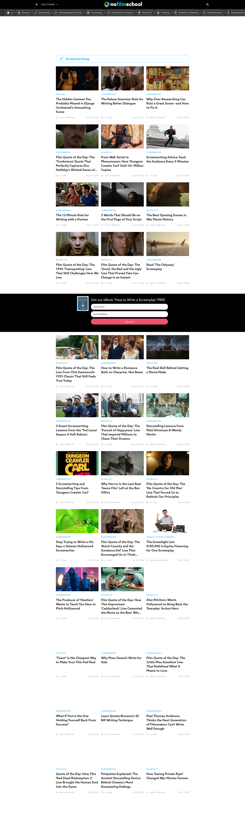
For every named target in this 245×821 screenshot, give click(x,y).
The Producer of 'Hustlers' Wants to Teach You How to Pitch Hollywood (76, 604)
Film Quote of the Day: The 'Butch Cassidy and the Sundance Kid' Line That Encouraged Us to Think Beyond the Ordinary (120, 550)
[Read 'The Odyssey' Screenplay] (167, 244)
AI (12, 13)
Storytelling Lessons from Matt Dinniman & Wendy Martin (165, 430)
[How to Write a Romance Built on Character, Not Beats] (122, 347)
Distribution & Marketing (188, 13)
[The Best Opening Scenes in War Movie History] (167, 194)
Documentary (96, 13)
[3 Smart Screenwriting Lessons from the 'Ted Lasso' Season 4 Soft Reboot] (77, 405)
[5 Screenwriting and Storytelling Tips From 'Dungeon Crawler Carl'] (77, 463)
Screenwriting (44, 13)
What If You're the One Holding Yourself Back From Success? (76, 720)
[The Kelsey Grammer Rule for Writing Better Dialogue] (122, 78)
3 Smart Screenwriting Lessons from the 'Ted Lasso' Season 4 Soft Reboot (76, 430)
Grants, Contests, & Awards (160, 537)
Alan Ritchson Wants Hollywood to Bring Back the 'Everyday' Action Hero (167, 604)
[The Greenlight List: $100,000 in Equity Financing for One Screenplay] (167, 521)
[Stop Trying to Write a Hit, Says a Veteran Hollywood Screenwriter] (77, 521)
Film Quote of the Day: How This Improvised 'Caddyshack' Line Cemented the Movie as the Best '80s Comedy (121, 608)
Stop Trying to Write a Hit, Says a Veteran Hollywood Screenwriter (75, 546)
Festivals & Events (214, 13)
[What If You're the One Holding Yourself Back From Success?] (77, 695)
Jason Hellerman (67, 117)
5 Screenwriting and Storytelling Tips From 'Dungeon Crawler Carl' (72, 488)
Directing (25, 13)
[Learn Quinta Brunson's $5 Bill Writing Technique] (122, 695)
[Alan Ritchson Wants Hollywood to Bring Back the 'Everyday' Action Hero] (167, 579)
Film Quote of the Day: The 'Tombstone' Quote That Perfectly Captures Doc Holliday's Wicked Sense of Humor (75, 165)
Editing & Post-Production (122, 13)
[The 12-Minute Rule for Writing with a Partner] (77, 194)
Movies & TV (147, 13)
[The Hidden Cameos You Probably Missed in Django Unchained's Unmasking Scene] (77, 78)
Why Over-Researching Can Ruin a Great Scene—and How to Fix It (167, 103)
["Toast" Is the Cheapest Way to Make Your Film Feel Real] (77, 637)
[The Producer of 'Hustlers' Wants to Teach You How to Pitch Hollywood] (77, 579)
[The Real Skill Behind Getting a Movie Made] (167, 347)
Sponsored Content (159, 560)
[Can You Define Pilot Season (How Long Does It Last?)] (167, 811)
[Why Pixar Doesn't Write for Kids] (122, 637)
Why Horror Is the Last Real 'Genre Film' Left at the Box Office (121, 488)
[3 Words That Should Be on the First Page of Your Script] (122, 194)
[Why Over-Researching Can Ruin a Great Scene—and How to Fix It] (167, 78)
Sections (48, 4)
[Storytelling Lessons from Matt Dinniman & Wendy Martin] (167, 405)
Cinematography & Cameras (70, 13)
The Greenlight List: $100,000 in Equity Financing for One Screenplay (167, 546)
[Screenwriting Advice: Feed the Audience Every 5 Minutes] (167, 136)
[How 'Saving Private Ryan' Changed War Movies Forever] (167, 753)
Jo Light (108, 117)
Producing (165, 13)
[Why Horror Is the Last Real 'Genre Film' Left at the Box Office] (122, 463)
